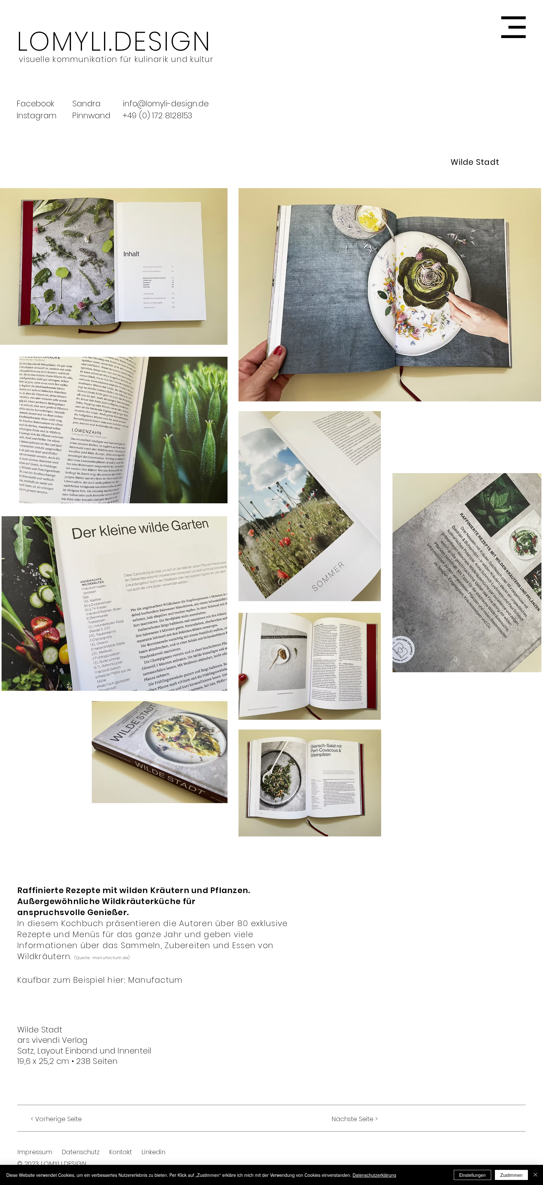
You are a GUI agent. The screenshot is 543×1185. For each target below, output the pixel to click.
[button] (513, 27)
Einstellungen (472, 1175)
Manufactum (155, 980)
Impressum (34, 1152)
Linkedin (148, 1152)
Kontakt (120, 1152)
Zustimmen (511, 1175)
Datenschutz (81, 1152)
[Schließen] (535, 1175)
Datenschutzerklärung (374, 1175)
